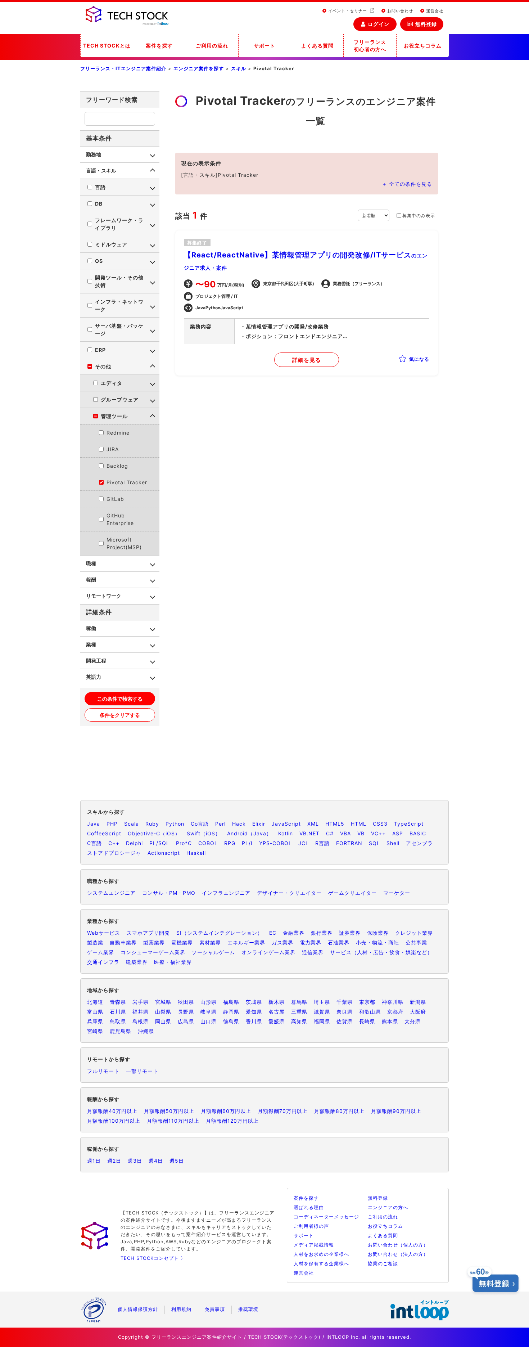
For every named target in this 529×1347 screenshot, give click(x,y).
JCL (303, 843)
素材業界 (210, 942)
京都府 (395, 1012)
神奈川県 (392, 1002)
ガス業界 (282, 942)
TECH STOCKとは (107, 45)
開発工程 (96, 660)
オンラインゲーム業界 (268, 952)
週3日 (135, 1161)
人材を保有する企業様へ (321, 1263)
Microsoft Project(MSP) (124, 543)
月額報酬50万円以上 (169, 1111)
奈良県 (344, 1012)
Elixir (258, 824)
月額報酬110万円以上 (173, 1121)
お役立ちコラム (423, 45)
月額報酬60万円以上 (226, 1111)
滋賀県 (322, 1012)
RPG (229, 843)
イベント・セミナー (348, 10)
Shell (392, 843)
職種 (91, 563)
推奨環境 (248, 1309)
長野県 (186, 1012)
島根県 (140, 1021)
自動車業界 (123, 942)
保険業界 (378, 933)
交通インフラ (103, 962)
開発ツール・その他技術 (119, 281)
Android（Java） (249, 833)
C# (330, 833)
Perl (220, 824)
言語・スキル (101, 170)
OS (99, 261)
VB (361, 833)
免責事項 (215, 1309)
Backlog (117, 466)
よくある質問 (317, 45)
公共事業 (416, 942)
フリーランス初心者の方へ (370, 45)
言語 (100, 187)
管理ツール (114, 416)
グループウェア (120, 399)
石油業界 (338, 942)
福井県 (140, 1012)
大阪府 (418, 1012)
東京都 (367, 1002)
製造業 (95, 942)
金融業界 (293, 933)
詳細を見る (306, 359)
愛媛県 (276, 1021)
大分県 (412, 1021)
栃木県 (276, 1002)
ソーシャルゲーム (213, 952)
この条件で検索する (120, 699)
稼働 (91, 628)
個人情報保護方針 (138, 1309)
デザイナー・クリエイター (289, 893)
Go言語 (200, 824)
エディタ (111, 383)
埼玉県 (322, 1002)
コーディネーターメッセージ (326, 1217)
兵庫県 (95, 1021)
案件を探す (159, 45)
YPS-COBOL (275, 843)
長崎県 (367, 1021)
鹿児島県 (120, 1031)
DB (99, 204)
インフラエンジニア (226, 893)
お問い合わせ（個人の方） (398, 1245)
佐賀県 (344, 1021)
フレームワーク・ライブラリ (119, 224)
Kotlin (285, 833)
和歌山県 (370, 1012)
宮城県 (163, 1002)
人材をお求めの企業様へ (321, 1254)
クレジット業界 (414, 933)
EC (272, 933)
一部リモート (142, 1071)
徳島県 (231, 1021)
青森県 (118, 1002)
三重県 (299, 1012)
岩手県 (140, 1002)
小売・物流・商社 (377, 942)
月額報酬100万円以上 (113, 1121)
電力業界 (310, 942)
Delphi (134, 843)
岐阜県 (208, 1012)
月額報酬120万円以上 (232, 1121)
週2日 (114, 1161)
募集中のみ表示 (418, 215)
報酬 (91, 579)
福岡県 (322, 1021)
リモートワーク (103, 596)
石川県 (118, 1012)
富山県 (95, 1012)
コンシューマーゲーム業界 (153, 952)
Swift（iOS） (204, 833)
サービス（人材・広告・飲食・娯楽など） (381, 952)
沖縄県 (146, 1031)
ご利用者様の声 (311, 1226)
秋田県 (186, 1002)
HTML (358, 824)
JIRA (113, 449)
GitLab (115, 499)
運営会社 (434, 10)
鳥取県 (118, 1021)
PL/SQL (159, 843)
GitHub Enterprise (120, 519)
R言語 (322, 843)
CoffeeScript (104, 833)
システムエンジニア (111, 893)
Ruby (152, 824)
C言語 (94, 843)
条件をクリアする (120, 715)
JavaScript (286, 824)
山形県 (208, 1002)
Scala (131, 824)
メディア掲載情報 (314, 1245)
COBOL (208, 843)
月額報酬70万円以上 (283, 1111)
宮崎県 (95, 1031)
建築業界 (137, 962)
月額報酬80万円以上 (339, 1111)
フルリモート (103, 1071)
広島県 (186, 1021)
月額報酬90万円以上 (396, 1111)
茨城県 (254, 1002)
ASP (397, 833)
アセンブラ (419, 843)
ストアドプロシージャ (114, 853)
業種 (91, 644)
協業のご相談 (383, 1263)
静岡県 (231, 1012)
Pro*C (184, 843)
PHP (112, 824)
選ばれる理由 (309, 1207)
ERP (100, 350)
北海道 (95, 1002)
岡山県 (163, 1021)
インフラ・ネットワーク (119, 305)
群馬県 (299, 1002)
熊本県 (390, 1021)
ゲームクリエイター (352, 893)
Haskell (196, 853)
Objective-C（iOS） (154, 833)
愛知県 (254, 1012)
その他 (103, 366)
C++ (113, 843)
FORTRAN (349, 843)
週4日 (156, 1161)
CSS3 (380, 824)
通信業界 (313, 952)
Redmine (118, 433)
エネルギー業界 (246, 942)
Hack (239, 824)
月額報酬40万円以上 (112, 1111)
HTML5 (334, 824)
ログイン (378, 24)
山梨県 (163, 1012)
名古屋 (276, 1012)
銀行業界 (322, 933)
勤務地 (93, 154)
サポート (264, 45)
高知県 (299, 1021)
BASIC (418, 833)
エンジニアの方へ (388, 1207)
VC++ (378, 833)
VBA (345, 833)
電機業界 (182, 942)
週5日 (176, 1161)
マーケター (396, 893)
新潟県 (418, 1002)
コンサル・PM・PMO (168, 893)
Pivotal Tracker (127, 482)
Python (175, 824)
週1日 (94, 1161)
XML (313, 824)
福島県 (231, 1002)
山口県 (208, 1021)
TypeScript (409, 824)
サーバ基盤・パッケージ (119, 329)
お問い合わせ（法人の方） (398, 1254)
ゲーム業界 (100, 952)
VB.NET (309, 833)
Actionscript (164, 853)
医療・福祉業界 (173, 962)
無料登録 (426, 24)
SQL (374, 843)
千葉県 (344, 1002)
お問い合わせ (399, 10)
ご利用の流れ (212, 45)
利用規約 (181, 1309)
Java (93, 824)
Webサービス (103, 933)
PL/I (247, 843)
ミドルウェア (111, 244)
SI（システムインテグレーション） (219, 933)
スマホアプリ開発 (148, 933)
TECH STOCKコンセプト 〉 (153, 1258)
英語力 (93, 677)
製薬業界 (154, 942)
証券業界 (350, 933)
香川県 (254, 1021)
